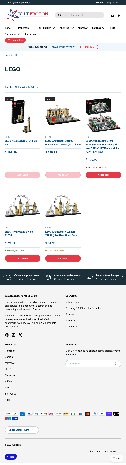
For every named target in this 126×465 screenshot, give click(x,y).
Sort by (9, 87)
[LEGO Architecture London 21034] (22, 206)
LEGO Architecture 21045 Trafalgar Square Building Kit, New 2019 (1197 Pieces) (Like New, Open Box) (102, 146)
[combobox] (79, 15)
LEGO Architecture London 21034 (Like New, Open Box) (61, 233)
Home (7, 55)
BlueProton (30, 34)
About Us (70, 320)
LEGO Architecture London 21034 (19, 233)
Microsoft (83, 28)
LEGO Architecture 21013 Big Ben (21, 143)
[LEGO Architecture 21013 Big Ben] (22, 115)
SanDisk (9, 356)
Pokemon (10, 350)
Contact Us (71, 326)
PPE (7, 387)
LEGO (15, 55)
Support (69, 314)
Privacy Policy (94, 451)
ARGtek (9, 381)
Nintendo (10, 375)
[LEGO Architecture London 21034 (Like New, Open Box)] (63, 206)
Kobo (8, 399)
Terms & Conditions (113, 451)
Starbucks (10, 393)
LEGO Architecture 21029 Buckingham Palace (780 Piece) (63, 143)
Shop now (89, 47)
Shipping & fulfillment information (83, 308)
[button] (119, 15)
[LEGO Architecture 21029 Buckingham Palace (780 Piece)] (63, 115)
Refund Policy (73, 302)
